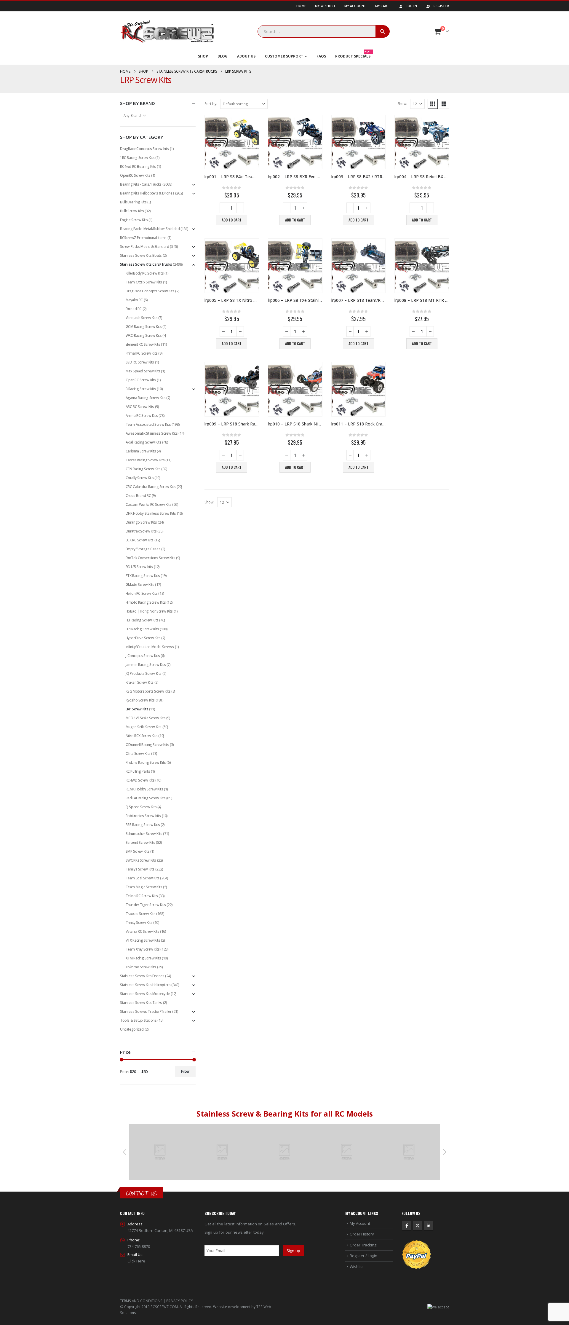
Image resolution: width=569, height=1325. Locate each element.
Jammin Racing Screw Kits (146, 664)
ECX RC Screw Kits (140, 540)
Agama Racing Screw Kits (146, 397)
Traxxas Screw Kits (141, 913)
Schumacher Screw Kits (144, 833)
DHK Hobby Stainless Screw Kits (151, 513)
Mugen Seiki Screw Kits (144, 726)
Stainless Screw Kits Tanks (141, 1002)
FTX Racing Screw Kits (143, 575)
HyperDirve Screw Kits (143, 637)
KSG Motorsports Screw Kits (148, 691)
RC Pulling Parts (138, 771)
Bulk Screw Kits (132, 210)
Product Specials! (353, 55)
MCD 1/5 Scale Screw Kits (146, 717)
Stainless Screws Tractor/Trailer (146, 1011)
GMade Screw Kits (140, 584)
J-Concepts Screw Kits (143, 655)
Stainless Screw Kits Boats (141, 255)
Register (441, 6)
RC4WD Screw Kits (140, 780)
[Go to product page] (232, 142)
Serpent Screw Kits (140, 842)
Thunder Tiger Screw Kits (146, 904)
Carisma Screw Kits (141, 451)
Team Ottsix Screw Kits (144, 282)
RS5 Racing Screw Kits (143, 824)
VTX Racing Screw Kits (143, 940)
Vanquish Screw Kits (142, 317)
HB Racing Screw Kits (142, 620)
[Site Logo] (167, 31)
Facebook (406, 1225)
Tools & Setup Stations (138, 1020)
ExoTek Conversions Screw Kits (150, 557)
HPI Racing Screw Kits (142, 629)
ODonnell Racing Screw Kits (147, 744)
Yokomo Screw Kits (141, 967)
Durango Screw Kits (141, 522)
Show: (402, 103)
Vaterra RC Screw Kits (142, 931)
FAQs (321, 56)
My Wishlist (325, 6)
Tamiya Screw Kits (140, 869)
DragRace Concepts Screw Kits (144, 148)
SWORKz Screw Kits (141, 860)
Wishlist (357, 1266)
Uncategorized (132, 1029)
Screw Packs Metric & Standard (144, 246)
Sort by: (210, 103)
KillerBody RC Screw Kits (145, 273)
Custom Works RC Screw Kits (149, 504)
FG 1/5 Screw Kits (139, 566)
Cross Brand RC (138, 495)
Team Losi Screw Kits (142, 878)
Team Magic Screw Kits (144, 886)
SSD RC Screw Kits (140, 362)
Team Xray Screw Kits (143, 949)
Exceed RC (134, 308)
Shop (203, 56)
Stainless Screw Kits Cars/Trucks (146, 264)
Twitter (417, 1225)
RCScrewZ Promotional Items (143, 237)
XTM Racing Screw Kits (143, 958)
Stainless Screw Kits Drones (142, 975)
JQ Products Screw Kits (144, 673)
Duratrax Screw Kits (141, 531)
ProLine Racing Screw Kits (146, 762)
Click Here (136, 1261)
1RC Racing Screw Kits (137, 157)
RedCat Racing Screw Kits (146, 798)
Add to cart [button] (232, 219)
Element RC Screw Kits (143, 344)
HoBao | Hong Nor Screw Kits (149, 611)
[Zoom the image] (160, 1127)
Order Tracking (363, 1245)
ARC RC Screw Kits (140, 406)
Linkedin (428, 1225)
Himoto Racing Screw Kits (146, 602)
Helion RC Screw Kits (142, 593)
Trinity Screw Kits (139, 922)
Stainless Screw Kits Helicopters (145, 984)
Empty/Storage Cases (143, 548)
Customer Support (284, 56)
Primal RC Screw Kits (142, 353)
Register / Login (363, 1255)
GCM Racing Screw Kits (144, 326)
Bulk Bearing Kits (133, 202)
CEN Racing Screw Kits (143, 468)
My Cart (382, 6)
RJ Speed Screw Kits (141, 806)
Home (301, 6)
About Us (246, 56)
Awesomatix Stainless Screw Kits (152, 433)
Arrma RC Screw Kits (142, 415)
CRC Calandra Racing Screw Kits (151, 486)
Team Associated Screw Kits (148, 424)
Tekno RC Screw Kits (142, 895)
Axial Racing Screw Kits (144, 442)
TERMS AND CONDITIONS (141, 1300)
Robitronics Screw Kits (143, 815)
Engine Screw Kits (134, 219)
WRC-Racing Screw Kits (144, 335)
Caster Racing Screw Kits (145, 460)
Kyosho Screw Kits (140, 700)
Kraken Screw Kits (140, 682)
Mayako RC (134, 299)
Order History (362, 1234)
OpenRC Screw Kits (135, 175)
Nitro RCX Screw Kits (142, 735)
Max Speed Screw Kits (143, 371)
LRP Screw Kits (137, 709)
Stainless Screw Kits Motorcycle (145, 993)
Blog (223, 56)
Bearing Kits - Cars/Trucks (141, 184)
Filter (185, 1071)
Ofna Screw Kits (138, 753)
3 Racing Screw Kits (141, 388)
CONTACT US (141, 1193)
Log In (411, 6)
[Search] (382, 31)
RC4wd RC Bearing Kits (138, 166)
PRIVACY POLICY (179, 1300)
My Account (355, 6)
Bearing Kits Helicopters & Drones (147, 193)
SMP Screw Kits (138, 851)
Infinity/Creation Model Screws (150, 646)
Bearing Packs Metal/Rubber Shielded (150, 228)
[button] (433, 104)
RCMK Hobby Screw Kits (144, 789)
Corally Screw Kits (140, 477)
